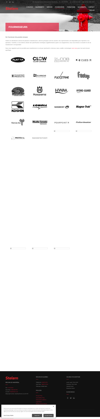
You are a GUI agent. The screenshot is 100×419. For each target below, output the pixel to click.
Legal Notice (39, 401)
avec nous (74, 48)
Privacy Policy (39, 395)
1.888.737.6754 (44, 384)
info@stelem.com (76, 2)
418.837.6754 (45, 382)
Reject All (37, 415)
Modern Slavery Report (41, 403)
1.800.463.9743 (14, 389)
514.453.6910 (10, 387)
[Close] (53, 406)
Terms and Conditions (41, 399)
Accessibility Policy (40, 397)
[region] (28, 411)
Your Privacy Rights (8, 415)
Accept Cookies (48, 415)
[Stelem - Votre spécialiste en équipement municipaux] (11, 8)
